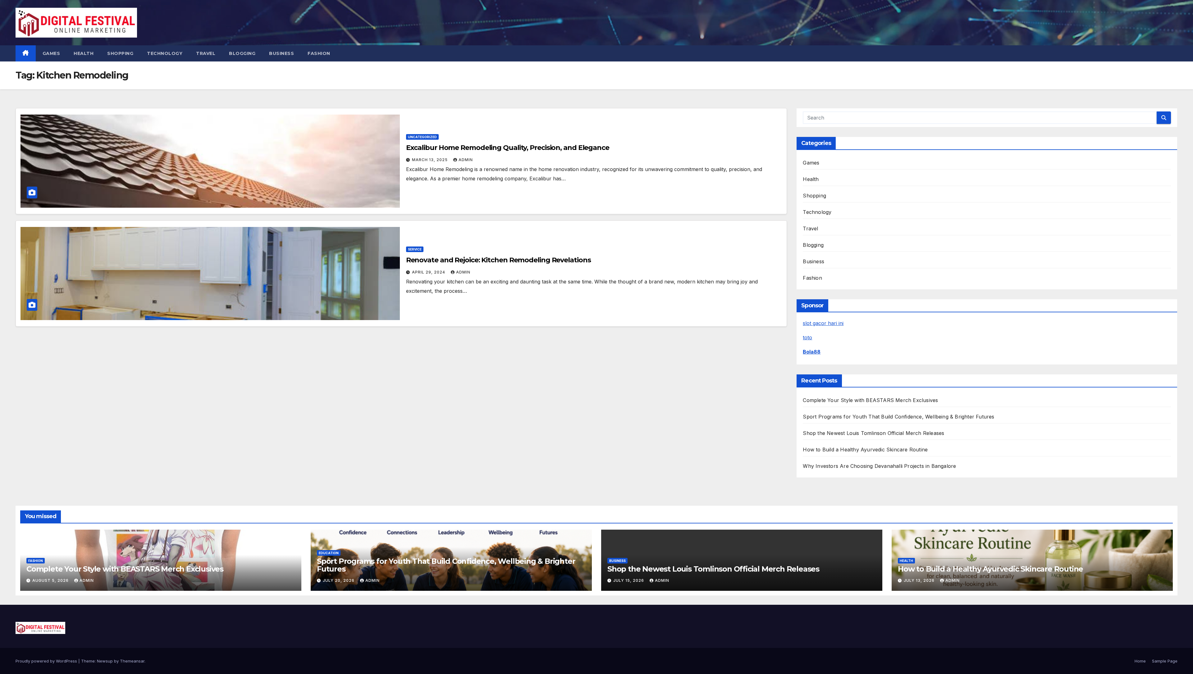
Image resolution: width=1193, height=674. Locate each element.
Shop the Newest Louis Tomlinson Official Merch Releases (873, 433)
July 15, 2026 (629, 580)
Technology (164, 53)
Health (84, 53)
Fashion (319, 53)
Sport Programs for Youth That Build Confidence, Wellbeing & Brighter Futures (898, 417)
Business (281, 53)
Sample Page (1164, 660)
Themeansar (132, 660)
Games (51, 53)
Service (415, 249)
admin (466, 159)
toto (807, 337)
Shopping (120, 53)
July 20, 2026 (339, 580)
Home (1140, 660)
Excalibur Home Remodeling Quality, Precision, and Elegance (507, 147)
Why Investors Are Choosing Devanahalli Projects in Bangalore (879, 466)
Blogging (242, 53)
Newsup (105, 660)
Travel (205, 53)
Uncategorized (422, 137)
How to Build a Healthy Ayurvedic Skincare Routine (865, 449)
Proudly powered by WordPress (47, 660)
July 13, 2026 (920, 580)
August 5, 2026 (51, 580)
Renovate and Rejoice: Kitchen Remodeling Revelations (498, 260)
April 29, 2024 (429, 272)
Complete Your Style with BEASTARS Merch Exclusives (870, 400)
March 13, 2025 (430, 159)
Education (329, 553)
